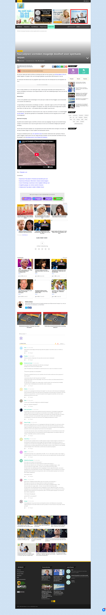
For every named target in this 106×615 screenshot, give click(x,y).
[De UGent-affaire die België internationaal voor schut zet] (71, 84)
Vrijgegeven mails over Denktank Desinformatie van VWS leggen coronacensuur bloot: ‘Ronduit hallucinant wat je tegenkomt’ (81, 94)
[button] (27, 198)
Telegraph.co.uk (23, 172)
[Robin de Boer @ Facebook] (31, 308)
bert (72, 569)
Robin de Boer (21, 60)
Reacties (85, 78)
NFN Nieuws (19, 26)
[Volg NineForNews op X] (47, 198)
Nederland (80, 117)
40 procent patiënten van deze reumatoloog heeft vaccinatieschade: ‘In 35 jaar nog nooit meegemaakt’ (25, 554)
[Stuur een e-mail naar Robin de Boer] (26, 308)
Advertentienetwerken (21, 579)
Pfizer (71, 119)
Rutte (82, 119)
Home (19, 31)
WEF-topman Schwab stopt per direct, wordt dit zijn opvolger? (58, 526)
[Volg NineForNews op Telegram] (37, 198)
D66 (70, 117)
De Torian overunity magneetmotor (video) (61, 553)
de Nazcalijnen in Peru (60, 74)
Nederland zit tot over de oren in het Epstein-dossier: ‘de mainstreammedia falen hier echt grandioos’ (55, 539)
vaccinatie (82, 121)
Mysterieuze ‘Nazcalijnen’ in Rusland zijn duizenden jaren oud (33, 178)
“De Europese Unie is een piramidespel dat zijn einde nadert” (25, 526)
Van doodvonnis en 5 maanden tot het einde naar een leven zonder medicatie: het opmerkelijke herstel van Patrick (82, 105)
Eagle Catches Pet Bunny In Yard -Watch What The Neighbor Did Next (59, 232)
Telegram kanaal (43, 26)
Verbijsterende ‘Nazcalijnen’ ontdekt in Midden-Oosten (31, 187)
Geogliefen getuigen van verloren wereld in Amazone (31, 185)
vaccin (77, 121)
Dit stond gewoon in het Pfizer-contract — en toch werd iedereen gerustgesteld (82, 88)
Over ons (19, 569)
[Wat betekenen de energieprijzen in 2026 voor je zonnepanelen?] (71, 100)
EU (73, 117)
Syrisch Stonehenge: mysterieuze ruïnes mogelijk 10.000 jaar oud (34, 183)
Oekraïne (85, 117)
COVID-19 (86, 115)
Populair (71, 78)
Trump (86, 119)
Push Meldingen (34, 26)
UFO (74, 121)
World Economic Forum (78, 123)
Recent (78, 78)
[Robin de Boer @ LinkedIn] (28, 308)
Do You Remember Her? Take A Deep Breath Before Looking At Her (42, 216)
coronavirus (81, 115)
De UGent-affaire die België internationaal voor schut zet (81, 83)
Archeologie (23, 31)
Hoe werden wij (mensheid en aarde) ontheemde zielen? (37, 539)
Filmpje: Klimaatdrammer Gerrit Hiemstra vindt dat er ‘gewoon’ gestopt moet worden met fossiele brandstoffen (45, 554)
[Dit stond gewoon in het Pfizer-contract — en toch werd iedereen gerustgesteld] (71, 89)
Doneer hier (51, 26)
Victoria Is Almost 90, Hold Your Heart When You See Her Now (59, 216)
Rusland (78, 119)
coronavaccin (75, 115)
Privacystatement (20, 571)
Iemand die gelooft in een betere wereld (79, 575)
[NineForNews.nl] (19, 5)
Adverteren (19, 575)
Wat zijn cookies (20, 573)
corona (70, 115)
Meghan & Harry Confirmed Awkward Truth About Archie (25, 232)
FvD (76, 117)
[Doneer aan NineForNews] (58, 198)
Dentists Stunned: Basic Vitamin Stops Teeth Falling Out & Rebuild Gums (25, 216)
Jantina (73, 580)
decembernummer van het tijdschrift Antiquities (36, 137)
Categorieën (26, 26)
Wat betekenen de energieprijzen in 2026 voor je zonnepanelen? (82, 99)
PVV (74, 119)
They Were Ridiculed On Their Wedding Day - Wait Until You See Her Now (42, 232)
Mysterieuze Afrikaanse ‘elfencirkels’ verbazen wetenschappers (33, 180)
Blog (18, 577)
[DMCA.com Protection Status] (28, 592)
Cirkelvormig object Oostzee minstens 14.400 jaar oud (24, 539)
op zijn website (20, 113)
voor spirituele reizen (37, 133)
